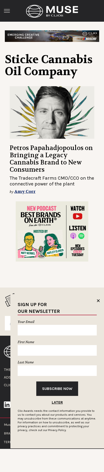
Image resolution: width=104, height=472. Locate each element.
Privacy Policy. (57, 430)
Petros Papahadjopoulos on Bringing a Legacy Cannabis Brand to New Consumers (51, 159)
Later (57, 402)
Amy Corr (25, 191)
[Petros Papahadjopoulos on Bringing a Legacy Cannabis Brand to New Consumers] (52, 112)
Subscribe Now (57, 388)
